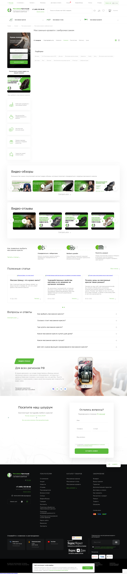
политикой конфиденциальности (91, 444)
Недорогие (83, 56)
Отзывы (99, 2)
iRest (43, 60)
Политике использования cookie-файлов (58, 570)
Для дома (37, 56)
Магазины (42, 2)
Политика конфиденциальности (47, 512)
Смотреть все (63, 194)
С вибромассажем (84, 60)
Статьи (90, 2)
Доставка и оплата (56, 2)
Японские (49, 60)
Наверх (114, 464)
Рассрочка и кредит (100, 495)
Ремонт (95, 498)
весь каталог (71, 488)
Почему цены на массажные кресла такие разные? (97, 281)
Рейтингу (81, 40)
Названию (58, 40)
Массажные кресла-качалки (71, 56)
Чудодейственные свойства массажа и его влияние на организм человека (60, 282)
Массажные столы (73, 481)
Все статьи (114, 268)
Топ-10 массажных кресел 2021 (48, 56)
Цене (87, 40)
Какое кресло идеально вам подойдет (9, 573)
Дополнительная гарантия (102, 487)
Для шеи (61, 56)
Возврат (96, 478)
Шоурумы (96, 504)
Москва (11, 2)
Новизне (65, 40)
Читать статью (13, 257)
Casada (89, 56)
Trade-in (96, 501)
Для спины (37, 60)
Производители (45, 490)
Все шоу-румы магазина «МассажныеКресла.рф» (35, 420)
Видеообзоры (79, 2)
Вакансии (43, 523)
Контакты (43, 504)
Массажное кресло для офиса (106, 56)
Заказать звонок (40, 11)
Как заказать (97, 493)
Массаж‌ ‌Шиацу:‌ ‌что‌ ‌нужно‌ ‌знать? (25, 280)
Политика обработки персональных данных (48, 508)
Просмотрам (73, 40)
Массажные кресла (73, 478)
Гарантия (96, 484)
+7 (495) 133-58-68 (38, 9)
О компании (20, 2)
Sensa (95, 56)
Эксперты (43, 526)
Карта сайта (44, 520)
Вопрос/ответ (45, 493)
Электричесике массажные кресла (62, 60)
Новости (43, 484)
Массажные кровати (74, 484)
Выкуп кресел (98, 481)
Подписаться (16, 545)
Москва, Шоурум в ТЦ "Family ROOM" (35, 415)
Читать (36, 298)
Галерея (43, 501)
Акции (68, 2)
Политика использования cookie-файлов (48, 516)
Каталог (32, 2)
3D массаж (74, 60)
